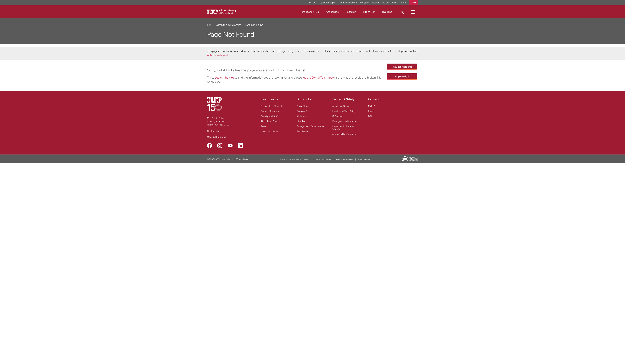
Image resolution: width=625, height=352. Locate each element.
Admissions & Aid (309, 11)
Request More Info (402, 66)
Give (413, 2)
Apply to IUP (402, 76)
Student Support (327, 2)
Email (371, 111)
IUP (209, 24)
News (395, 2)
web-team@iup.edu (218, 55)
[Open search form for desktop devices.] (402, 12)
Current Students (270, 111)
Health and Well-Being (343, 111)
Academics (332, 11)
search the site (224, 77)
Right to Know (364, 159)
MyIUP (385, 2)
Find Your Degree (348, 2)
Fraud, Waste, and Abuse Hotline (294, 159)
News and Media (269, 131)
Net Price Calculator (344, 159)
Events (404, 2)
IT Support (337, 116)
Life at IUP (369, 11)
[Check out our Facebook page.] (209, 145)
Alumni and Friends (270, 121)
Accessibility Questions (344, 134)
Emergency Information (344, 121)
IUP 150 (312, 2)
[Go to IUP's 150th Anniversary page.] (214, 104)
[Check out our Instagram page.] (219, 145)
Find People (303, 131)
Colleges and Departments (310, 126)
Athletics (364, 2)
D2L (370, 116)
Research (351, 11)
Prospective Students (272, 106)
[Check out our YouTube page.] (230, 145)
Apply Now (302, 106)
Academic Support (342, 106)
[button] (413, 12)
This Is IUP (387, 11)
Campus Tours (304, 111)
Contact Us (213, 131)
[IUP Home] (221, 11)
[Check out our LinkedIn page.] (240, 145)
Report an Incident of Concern (343, 127)
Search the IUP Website (228, 24)
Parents (265, 126)
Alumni (375, 2)
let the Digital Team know (319, 77)
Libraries (301, 121)
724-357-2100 (222, 124)
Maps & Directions (216, 137)
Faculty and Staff (269, 116)
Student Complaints (322, 159)
